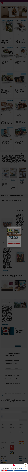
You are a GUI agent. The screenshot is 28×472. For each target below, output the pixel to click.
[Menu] (26, 463)
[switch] (25, 468)
